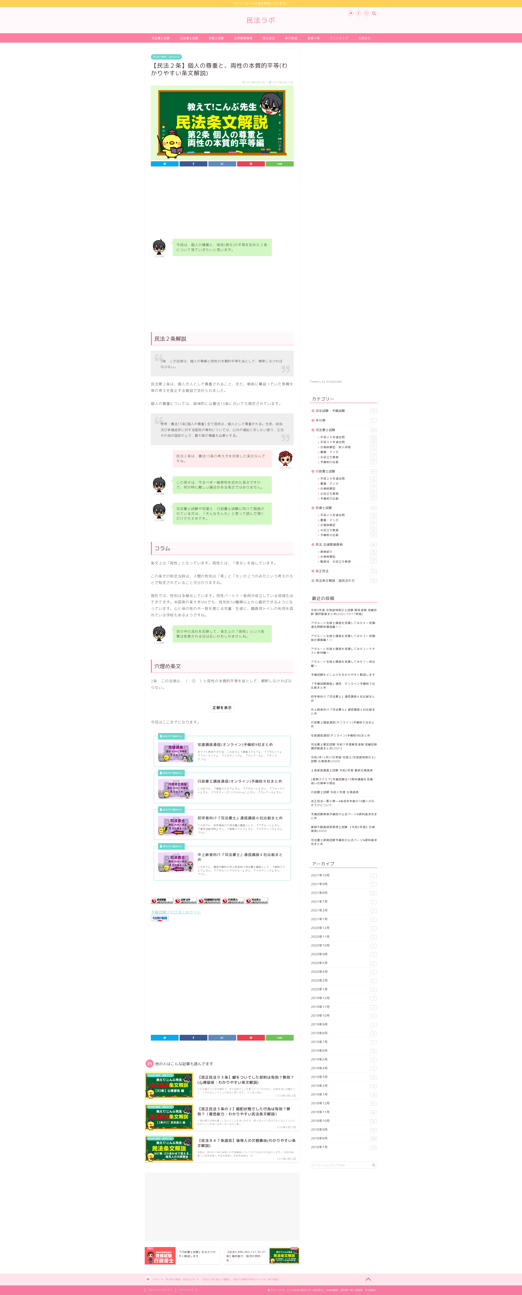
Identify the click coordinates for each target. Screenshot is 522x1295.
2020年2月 (342, 980)
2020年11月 (342, 936)
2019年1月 (343, 1094)
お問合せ (364, 38)
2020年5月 (342, 963)
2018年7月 (343, 1147)
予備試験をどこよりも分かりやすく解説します (343, 675)
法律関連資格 (243, 38)
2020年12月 (342, 928)
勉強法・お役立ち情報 (347, 561)
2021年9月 (342, 884)
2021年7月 (342, 901)
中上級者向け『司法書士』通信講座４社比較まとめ (343, 711)
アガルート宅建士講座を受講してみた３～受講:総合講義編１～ (343, 638)
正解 (216, 707)
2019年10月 (342, 1015)
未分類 (345, 420)
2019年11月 (342, 1007)
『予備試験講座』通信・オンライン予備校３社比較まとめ (343, 685)
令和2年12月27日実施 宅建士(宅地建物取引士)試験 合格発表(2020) (343, 759)
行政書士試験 (189, 38)
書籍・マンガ (347, 452)
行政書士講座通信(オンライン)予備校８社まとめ (343, 724)
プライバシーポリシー (160, 1290)
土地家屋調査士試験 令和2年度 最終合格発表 (342, 770)
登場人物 (313, 38)
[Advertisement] (222, 203)
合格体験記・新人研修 (347, 447)
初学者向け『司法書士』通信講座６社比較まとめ (343, 698)
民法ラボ (261, 20)
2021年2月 (342, 910)
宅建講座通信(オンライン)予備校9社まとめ (340, 735)
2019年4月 (342, 1068)
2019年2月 (343, 1086)
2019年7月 (343, 1042)
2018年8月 (343, 1138)
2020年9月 (342, 954)
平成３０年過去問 (348, 442)
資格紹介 (347, 552)
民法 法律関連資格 (345, 544)
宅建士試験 (216, 38)
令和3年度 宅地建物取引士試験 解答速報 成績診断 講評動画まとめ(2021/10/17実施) (344, 612)
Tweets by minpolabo (326, 381)
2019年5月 (342, 1059)
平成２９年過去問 (348, 437)
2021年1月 (342, 919)
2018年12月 (343, 1103)
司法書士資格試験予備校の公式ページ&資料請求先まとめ (344, 842)
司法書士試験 (161, 38)
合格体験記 (347, 488)
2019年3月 (343, 1077)
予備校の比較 (347, 462)
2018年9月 (343, 1129)
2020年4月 (342, 972)
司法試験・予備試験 (345, 411)
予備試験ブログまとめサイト (176, 912)
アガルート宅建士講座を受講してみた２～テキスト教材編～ (343, 651)
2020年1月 (342, 989)
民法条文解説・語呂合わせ (166, 57)
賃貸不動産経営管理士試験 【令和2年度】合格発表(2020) (343, 829)
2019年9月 (342, 1024)
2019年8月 (342, 1033)
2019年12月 (342, 998)
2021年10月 (342, 875)
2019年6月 (343, 1050)
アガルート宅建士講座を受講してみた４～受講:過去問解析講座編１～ (343, 625)
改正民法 (269, 38)
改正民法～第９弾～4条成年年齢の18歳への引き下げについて (343, 803)
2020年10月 (342, 945)
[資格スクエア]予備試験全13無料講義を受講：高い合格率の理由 (343, 781)
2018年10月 (343, 1121)
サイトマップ (339, 38)
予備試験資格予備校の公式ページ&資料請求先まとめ (344, 816)
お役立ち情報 (347, 457)
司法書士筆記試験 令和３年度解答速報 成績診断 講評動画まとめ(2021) (344, 746)
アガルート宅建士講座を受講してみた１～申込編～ (343, 663)
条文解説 (291, 38)
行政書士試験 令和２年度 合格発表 (335, 792)
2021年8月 (342, 893)
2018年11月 (343, 1112)
